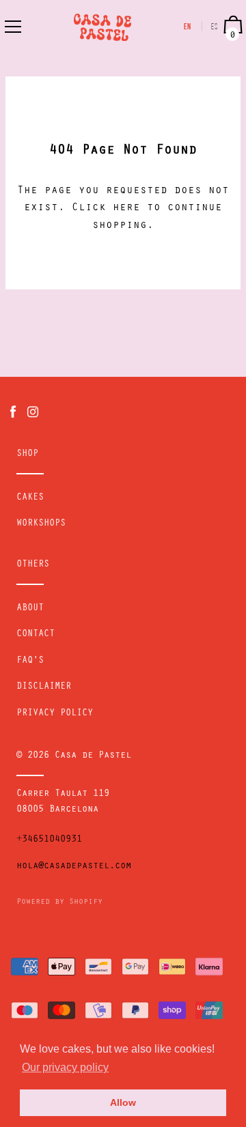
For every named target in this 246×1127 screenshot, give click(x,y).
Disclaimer (43, 687)
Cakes (30, 498)
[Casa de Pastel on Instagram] (32, 412)
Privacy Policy (54, 714)
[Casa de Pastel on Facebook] (12, 412)
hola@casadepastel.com (73, 867)
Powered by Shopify (59, 902)
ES (215, 27)
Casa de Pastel (93, 756)
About (30, 609)
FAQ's (30, 661)
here (126, 208)
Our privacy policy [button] (65, 1067)
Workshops (41, 524)
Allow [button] (123, 1102)
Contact (35, 635)
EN (188, 27)
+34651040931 (49, 840)
